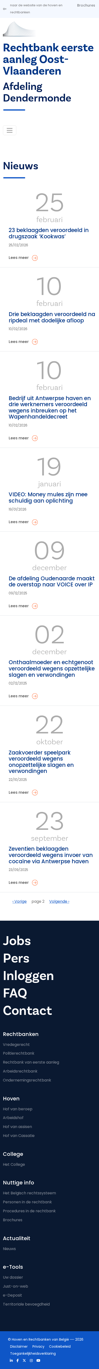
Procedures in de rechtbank (29, 1211)
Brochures (86, 5)
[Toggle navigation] (9, 130)
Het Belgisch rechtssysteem (29, 1193)
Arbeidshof (13, 1117)
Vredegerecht (16, 1044)
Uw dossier (13, 1277)
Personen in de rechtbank (27, 1202)
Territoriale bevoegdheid (26, 1304)
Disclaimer (19, 1346)
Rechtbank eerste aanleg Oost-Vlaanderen (48, 59)
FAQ (15, 993)
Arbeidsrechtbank (20, 1071)
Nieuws (9, 1249)
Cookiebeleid (60, 1346)
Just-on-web (15, 1286)
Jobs (17, 940)
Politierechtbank (18, 1053)
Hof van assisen (17, 1126)
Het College (14, 1164)
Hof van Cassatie (19, 1135)
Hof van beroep (17, 1109)
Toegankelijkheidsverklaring (33, 1353)
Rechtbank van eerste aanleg (31, 1062)
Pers (16, 958)
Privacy (38, 1346)
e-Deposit (12, 1295)
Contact (27, 1010)
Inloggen (28, 975)
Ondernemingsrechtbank (27, 1080)
